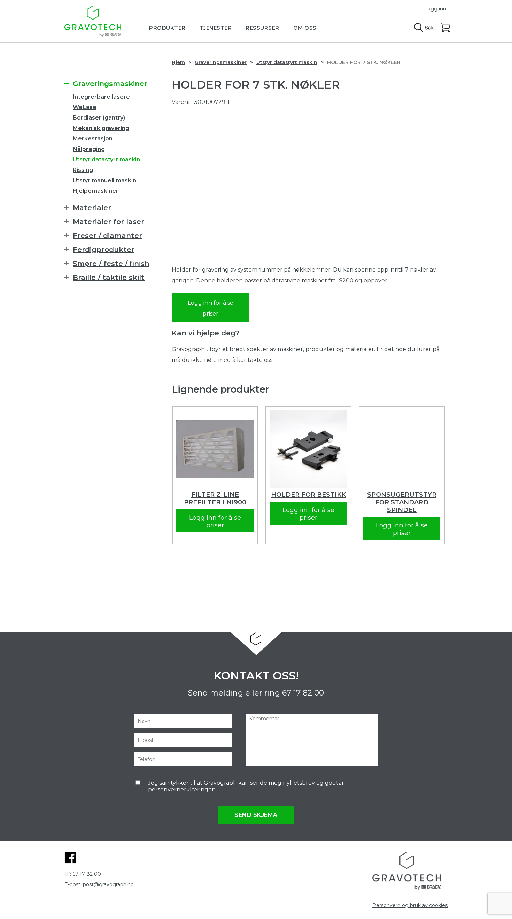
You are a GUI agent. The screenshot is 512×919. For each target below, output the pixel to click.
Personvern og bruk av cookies (410, 905)
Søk (424, 27)
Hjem (178, 62)
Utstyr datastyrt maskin (286, 62)
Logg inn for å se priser (210, 308)
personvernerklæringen (182, 789)
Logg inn (435, 9)
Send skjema (256, 815)
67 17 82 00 (303, 693)
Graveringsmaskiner (221, 62)
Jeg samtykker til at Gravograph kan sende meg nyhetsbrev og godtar (246, 786)
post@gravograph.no (108, 884)
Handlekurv (445, 28)
